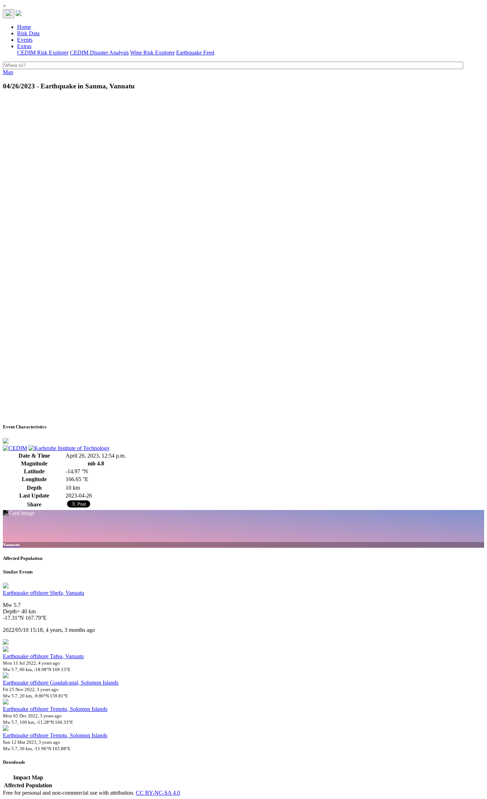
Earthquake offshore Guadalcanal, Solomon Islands (60, 683)
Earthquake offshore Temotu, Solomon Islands (55, 709)
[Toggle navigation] (8, 13)
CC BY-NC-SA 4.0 (158, 793)
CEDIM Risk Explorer (42, 53)
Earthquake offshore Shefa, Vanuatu (43, 593)
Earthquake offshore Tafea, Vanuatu (43, 656)
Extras (24, 46)
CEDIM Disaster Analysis (99, 53)
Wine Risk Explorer (152, 53)
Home (24, 27)
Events (24, 40)
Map (8, 72)
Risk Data (28, 33)
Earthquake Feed (195, 53)
